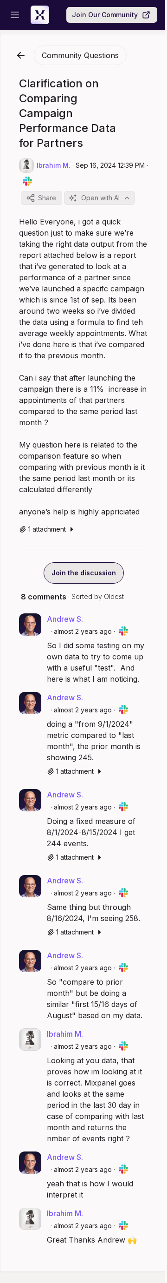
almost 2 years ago (83, 631)
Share (47, 198)
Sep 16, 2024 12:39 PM (110, 165)
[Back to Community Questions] (21, 55)
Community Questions (80, 55)
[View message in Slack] (27, 181)
